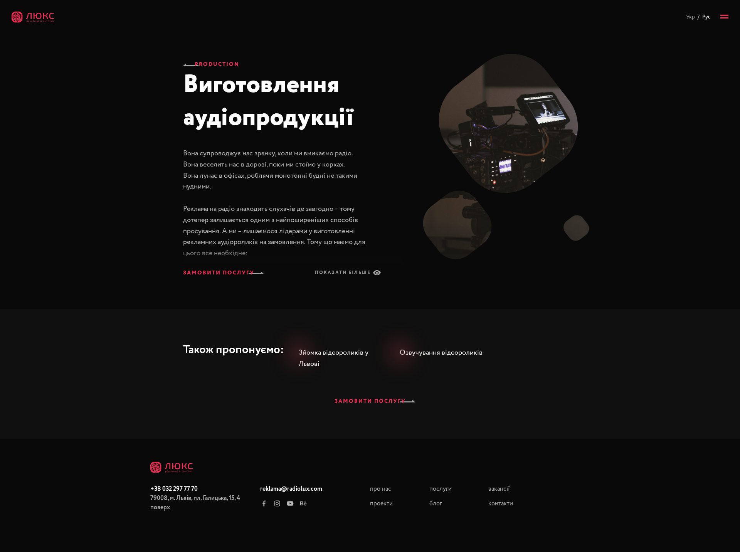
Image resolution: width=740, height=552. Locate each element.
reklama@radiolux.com (291, 489)
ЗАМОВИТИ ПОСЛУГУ (218, 273)
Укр (690, 17)
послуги (440, 489)
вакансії (499, 489)
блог (435, 504)
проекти (381, 504)
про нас (380, 489)
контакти (500, 504)
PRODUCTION (217, 64)
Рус (706, 17)
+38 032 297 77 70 (174, 489)
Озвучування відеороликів (441, 352)
